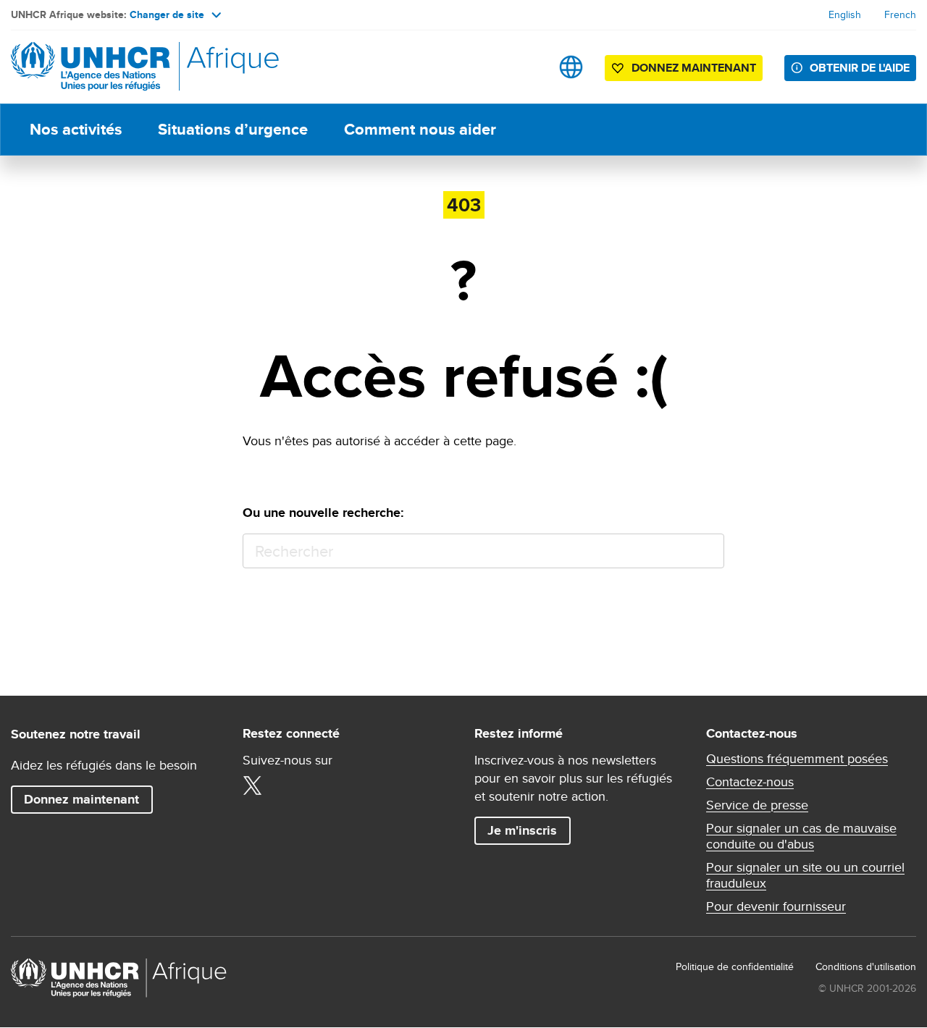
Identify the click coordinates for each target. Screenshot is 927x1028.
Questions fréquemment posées (797, 759)
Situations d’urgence (233, 129)
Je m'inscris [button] (522, 830)
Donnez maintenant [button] (683, 70)
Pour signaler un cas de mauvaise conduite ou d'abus (801, 836)
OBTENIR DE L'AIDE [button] (860, 67)
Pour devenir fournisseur (776, 906)
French (900, 14)
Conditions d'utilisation (865, 966)
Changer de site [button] (167, 14)
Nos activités (76, 129)
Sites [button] (571, 67)
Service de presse (757, 805)
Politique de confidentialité (735, 966)
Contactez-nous (750, 782)
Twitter (252, 785)
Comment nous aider (420, 129)
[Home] (112, 67)
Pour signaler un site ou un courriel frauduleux (805, 875)
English (845, 14)
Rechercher (706, 551)
